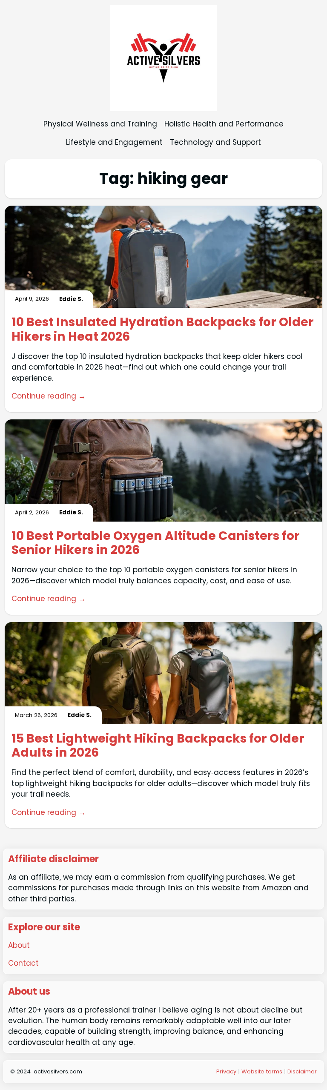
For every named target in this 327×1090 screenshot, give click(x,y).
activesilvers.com (58, 1071)
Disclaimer (302, 1071)
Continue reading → (48, 396)
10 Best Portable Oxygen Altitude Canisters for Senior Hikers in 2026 (155, 543)
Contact (23, 963)
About (19, 945)
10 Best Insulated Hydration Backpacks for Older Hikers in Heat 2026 (162, 329)
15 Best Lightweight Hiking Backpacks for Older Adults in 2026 (157, 745)
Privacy (227, 1071)
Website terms (261, 1071)
